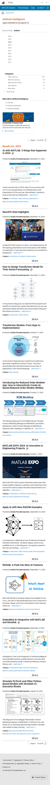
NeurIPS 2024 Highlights (16, 212)
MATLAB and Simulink (22, 497)
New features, (21, 734)
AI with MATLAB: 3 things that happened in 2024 (24, 152)
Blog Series (26, 88)
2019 (9, 56)
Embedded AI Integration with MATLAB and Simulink (24, 621)
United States (40, 777)
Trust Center (7, 760)
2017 (9, 62)
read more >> (34, 195)
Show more (10, 92)
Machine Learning (26, 80)
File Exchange (23, 8)
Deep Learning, (23, 198)
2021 (9, 51)
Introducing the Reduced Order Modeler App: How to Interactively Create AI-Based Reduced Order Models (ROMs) (24, 385)
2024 (9, 42)
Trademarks (17, 760)
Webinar (32, 671)
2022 (9, 48)
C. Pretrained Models (12, 108)
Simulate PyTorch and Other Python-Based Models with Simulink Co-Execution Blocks (22, 684)
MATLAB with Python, (10, 734)
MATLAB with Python (26, 83)
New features (26, 85)
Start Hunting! (9, 131)
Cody (33, 8)
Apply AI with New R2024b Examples (22, 507)
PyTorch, (29, 734)
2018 (9, 59)
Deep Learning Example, (37, 551)
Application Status (23, 763)
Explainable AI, (33, 198)
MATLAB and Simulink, (38, 432)
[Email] (35, 206)
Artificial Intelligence (14, 19)
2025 (9, 39)
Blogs (10, 2)
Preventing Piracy (9, 763)
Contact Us (6, 767)
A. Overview (9, 102)
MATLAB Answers (8, 8)
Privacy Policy (28, 760)
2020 (9, 53)
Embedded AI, (33, 668)
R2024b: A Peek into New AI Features (23, 565)
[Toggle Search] (42, 2)
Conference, (22, 256)
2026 (9, 36)
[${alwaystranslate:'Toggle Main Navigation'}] (46, 2)
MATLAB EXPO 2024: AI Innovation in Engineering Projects (23, 447)
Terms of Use (36, 763)
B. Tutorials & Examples (13, 105)
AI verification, (13, 198)
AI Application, (14, 315)
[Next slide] (46, 7)
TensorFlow (36, 734)
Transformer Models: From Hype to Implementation (21, 326)
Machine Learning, (8, 201)
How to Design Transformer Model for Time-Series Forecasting (23, 268)
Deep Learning (26, 77)
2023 (9, 45)
